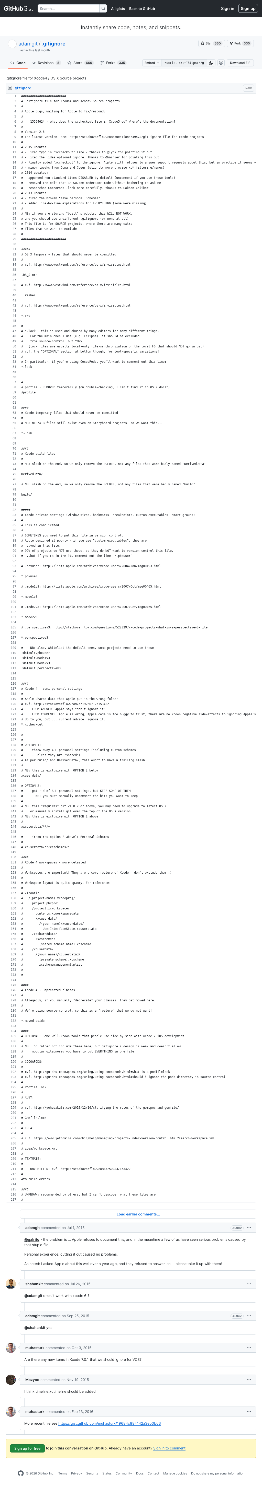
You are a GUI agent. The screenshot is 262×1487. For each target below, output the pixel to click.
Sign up (248, 8)
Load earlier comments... (138, 1214)
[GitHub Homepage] (21, 1473)
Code (21, 63)
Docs (140, 1473)
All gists (118, 8)
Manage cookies (175, 1473)
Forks (115, 63)
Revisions (48, 63)
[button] (211, 62)
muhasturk (35, 1347)
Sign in (227, 8)
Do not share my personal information (217, 1473)
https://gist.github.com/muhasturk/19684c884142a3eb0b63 (109, 1423)
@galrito (31, 1239)
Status (107, 1473)
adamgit (28, 44)
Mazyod (32, 1379)
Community (124, 1473)
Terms (62, 1473)
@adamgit (33, 1295)
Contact (153, 1473)
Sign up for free (27, 1448)
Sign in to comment (169, 1448)
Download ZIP (240, 63)
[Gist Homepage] (19, 8)
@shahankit (34, 1327)
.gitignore (53, 44)
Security (92, 1473)
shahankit (34, 1284)
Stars (82, 63)
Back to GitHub (142, 8)
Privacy (76, 1473)
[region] (131, 647)
